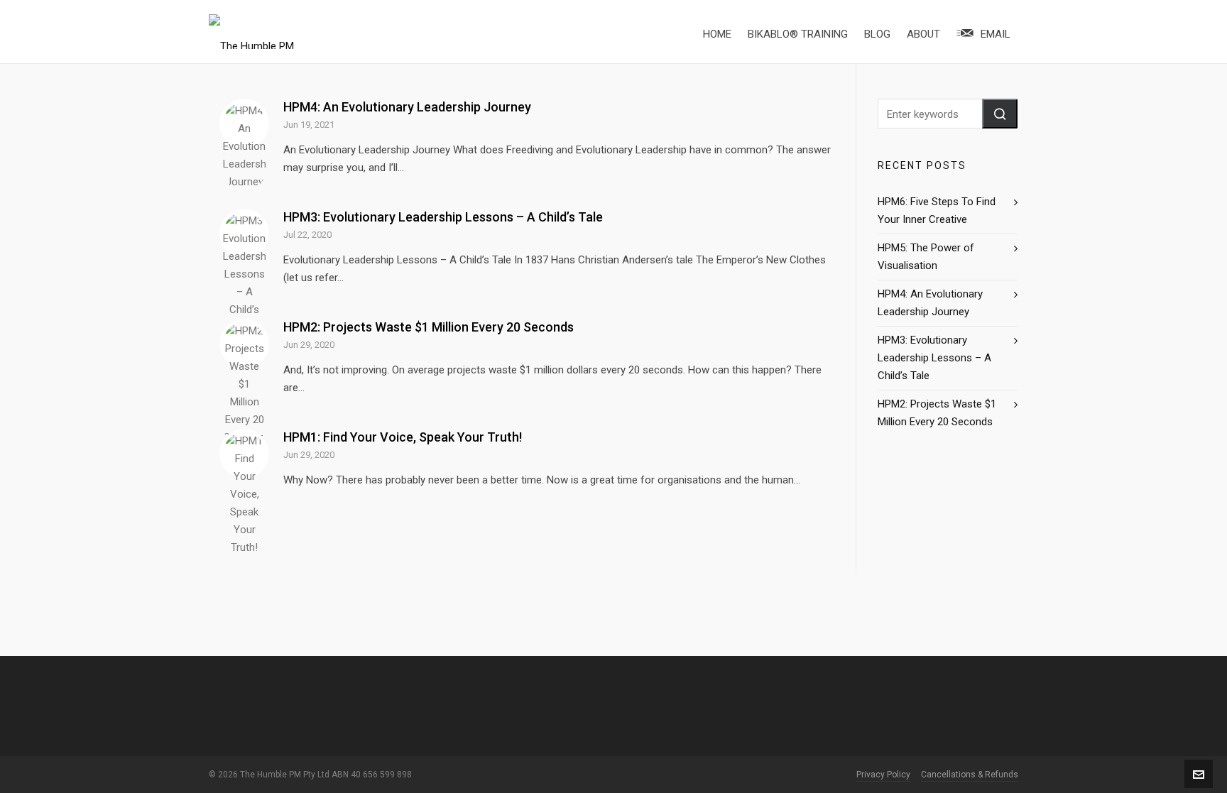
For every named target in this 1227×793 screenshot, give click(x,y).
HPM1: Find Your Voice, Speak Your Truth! (402, 437)
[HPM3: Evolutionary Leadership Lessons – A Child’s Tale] (244, 233)
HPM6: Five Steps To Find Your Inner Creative (937, 210)
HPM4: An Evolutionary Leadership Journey (407, 106)
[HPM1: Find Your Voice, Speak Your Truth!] (244, 453)
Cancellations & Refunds (969, 775)
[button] (1000, 113)
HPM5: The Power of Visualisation (926, 256)
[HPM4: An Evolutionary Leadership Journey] (244, 123)
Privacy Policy (883, 775)
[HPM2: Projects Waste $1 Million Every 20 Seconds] (244, 343)
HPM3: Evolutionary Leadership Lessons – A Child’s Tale (443, 216)
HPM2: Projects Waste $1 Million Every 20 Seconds (428, 326)
